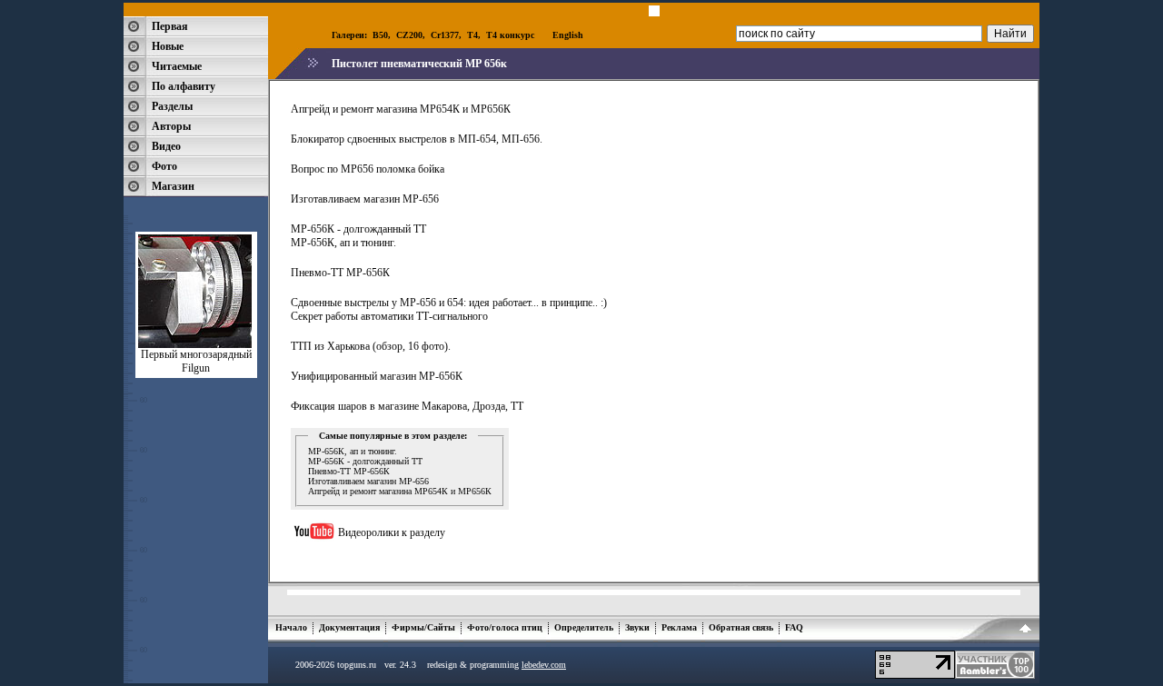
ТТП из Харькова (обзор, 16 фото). (371, 346)
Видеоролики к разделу (391, 532)
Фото (164, 166)
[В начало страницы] (1025, 631)
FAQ (794, 627)
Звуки (637, 627)
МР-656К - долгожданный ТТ (358, 229)
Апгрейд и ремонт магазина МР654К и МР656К (401, 109)
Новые (168, 46)
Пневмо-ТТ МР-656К (340, 272)
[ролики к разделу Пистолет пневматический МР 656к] (313, 549)
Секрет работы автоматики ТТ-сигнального (389, 316)
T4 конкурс (510, 35)
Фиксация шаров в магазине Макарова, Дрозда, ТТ (407, 406)
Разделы (172, 106)
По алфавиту (183, 86)
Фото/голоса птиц (504, 627)
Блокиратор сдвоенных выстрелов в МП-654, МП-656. (416, 139)
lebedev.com (544, 665)
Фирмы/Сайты (423, 627)
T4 (472, 35)
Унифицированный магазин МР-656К (376, 376)
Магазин (173, 186)
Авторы (171, 126)
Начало (291, 627)
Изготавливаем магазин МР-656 (365, 199)
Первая (170, 26)
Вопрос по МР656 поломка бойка (367, 169)
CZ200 (409, 35)
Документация (349, 627)
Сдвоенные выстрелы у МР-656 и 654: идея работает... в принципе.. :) (449, 302)
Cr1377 (445, 35)
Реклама (679, 627)
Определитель (583, 627)
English (567, 35)
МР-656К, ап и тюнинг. (343, 242)
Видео (166, 146)
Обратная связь (741, 627)
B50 (380, 35)
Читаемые (177, 66)
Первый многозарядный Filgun (196, 361)
